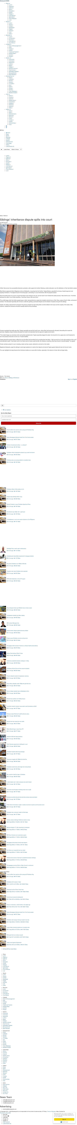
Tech (7, 94)
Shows (10, 88)
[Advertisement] (38, 183)
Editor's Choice (15, 149)
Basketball (11, 27)
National (11, 8)
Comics (11, 55)
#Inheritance (16, 377)
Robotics (11, 105)
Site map (5, 1087)
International (12, 15)
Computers (11, 102)
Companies (11, 38)
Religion (11, 14)
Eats (10, 47)
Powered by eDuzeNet (5, 1113)
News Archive (6, 1084)
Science (11, 106)
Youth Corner (12, 70)
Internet (11, 98)
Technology (9, 143)
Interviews (11, 61)
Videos (8, 109)
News (7, 3)
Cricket (10, 26)
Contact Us (5, 1092)
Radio (10, 86)
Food (10, 118)
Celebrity (11, 79)
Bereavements (12, 73)
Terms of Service (51, 1111)
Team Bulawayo (13, 91)
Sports (7, 21)
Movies (10, 80)
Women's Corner (13, 68)
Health (10, 12)
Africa (10, 9)
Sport (10, 112)
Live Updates (7, 410)
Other (10, 33)
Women (11, 117)
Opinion (8, 58)
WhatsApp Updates (13, 71)
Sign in (69, 379)
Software (11, 103)
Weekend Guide (13, 92)
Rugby (10, 29)
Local (10, 5)
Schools (11, 30)
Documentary (12, 123)
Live (10, 20)
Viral (10, 124)
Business (8, 35)
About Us (5, 1090)
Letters (10, 64)
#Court (6, 377)
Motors (10, 95)
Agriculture (11, 17)
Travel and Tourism (13, 52)
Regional (11, 6)
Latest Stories (9, 146)
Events (10, 89)
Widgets (5, 1086)
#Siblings (10, 377)
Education (11, 11)
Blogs (10, 65)
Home (8, 132)
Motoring (11, 115)
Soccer (10, 24)
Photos (10, 56)
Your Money (12, 42)
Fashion (11, 49)
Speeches (11, 62)
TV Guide (11, 83)
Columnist (11, 59)
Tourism (11, 120)
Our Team (5, 1093)
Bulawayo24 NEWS (4, 1)
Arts (10, 85)
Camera (11, 97)
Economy (11, 39)
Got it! (64, 1119)
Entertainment (9, 76)
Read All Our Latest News (10, 949)
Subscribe (38, 423)
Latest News (7, 149)
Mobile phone (12, 100)
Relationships (12, 53)
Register (75, 379)
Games (10, 82)
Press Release (12, 18)
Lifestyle (8, 44)
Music (10, 77)
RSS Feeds (5, 1089)
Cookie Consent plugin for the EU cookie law (64, 1122)
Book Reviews (12, 74)
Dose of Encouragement (15, 45)
